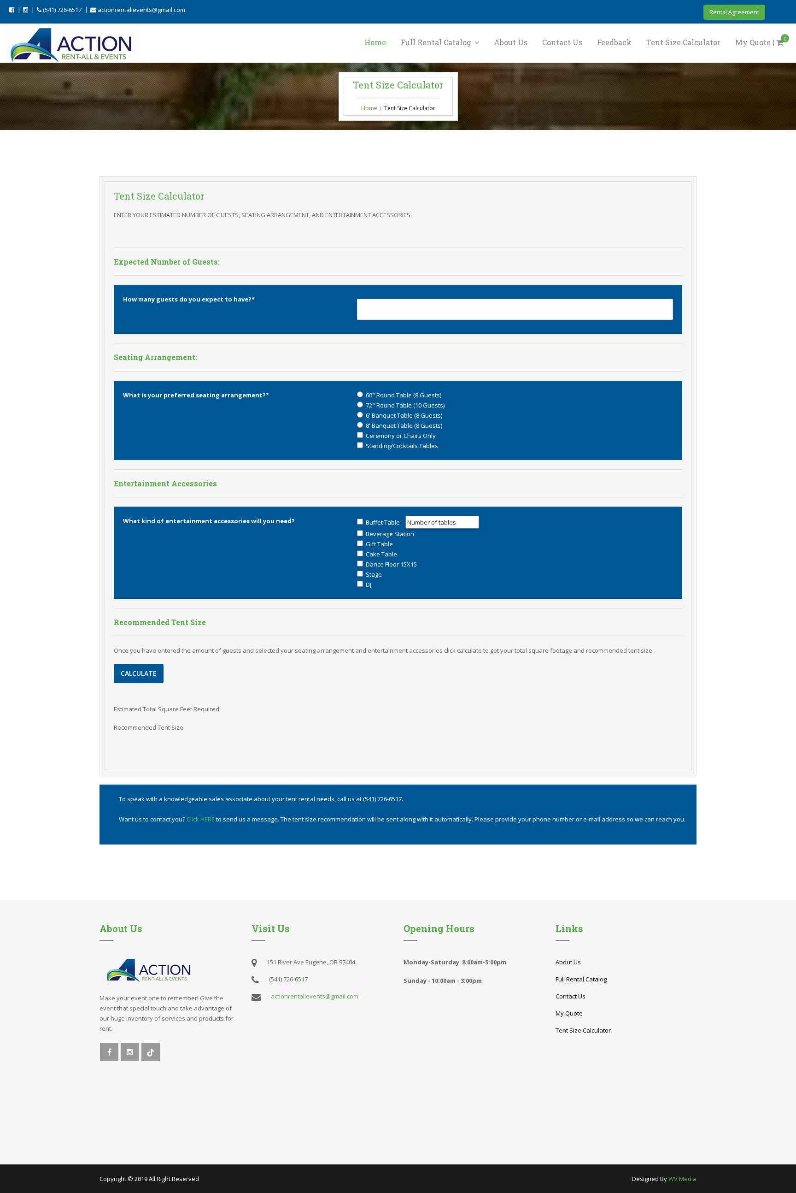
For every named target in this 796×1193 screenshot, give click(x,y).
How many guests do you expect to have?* (189, 299)
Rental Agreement (734, 12)
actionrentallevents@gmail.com (140, 10)
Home (375, 42)
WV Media (682, 1179)
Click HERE (201, 819)
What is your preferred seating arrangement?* (196, 395)
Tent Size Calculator (683, 42)
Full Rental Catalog (437, 42)
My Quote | (761, 41)
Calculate (139, 673)
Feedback (614, 42)
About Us (510, 42)
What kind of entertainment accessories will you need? (209, 521)
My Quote (569, 1013)
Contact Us (562, 42)
